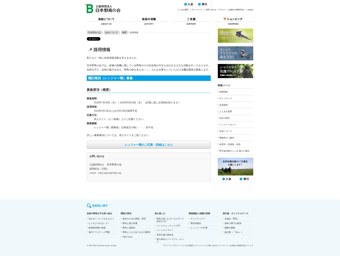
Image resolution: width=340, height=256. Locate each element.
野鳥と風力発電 (130, 223)
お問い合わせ (212, 245)
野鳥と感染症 (129, 227)
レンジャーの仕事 (199, 227)
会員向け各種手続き (236, 10)
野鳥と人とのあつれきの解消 (136, 232)
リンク (250, 245)
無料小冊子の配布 (233, 223)
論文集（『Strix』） (234, 232)
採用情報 (223, 92)
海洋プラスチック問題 (99, 232)
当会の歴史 (224, 118)
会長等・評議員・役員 (229, 144)
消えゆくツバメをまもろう (101, 218)
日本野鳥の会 (94, 32)
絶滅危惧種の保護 (97, 227)
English (250, 10)
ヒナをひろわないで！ (99, 223)
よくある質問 (183, 10)
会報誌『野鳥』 (232, 218)
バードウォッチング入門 (168, 226)
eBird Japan (127, 237)
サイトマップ (197, 10)
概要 (124, 32)
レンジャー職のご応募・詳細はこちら (149, 144)
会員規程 (223, 105)
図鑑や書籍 (230, 227)
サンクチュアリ (198, 218)
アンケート (224, 245)
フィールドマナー (165, 230)
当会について (111, 32)
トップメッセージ (227, 124)
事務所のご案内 (226, 138)
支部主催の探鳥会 (165, 235)
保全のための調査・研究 (134, 218)
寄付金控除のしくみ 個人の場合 (234, 151)
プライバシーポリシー (172, 245)
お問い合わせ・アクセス (215, 10)
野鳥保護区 (196, 223)
